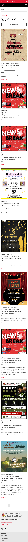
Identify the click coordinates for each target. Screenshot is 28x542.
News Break (4, 110)
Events (2, 72)
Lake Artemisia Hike (7, 474)
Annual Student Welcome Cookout (11, 63)
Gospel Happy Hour (6, 254)
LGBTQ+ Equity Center (8, 208)
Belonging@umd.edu (6, 522)
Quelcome (4, 201)
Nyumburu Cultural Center (9, 70)
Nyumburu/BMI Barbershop (9, 421)
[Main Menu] (26, 5)
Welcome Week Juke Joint (9, 307)
